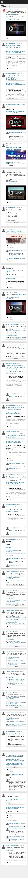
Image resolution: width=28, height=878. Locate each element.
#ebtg (7, 181)
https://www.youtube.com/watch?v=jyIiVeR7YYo (16, 617)
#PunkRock (8, 51)
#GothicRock (14, 82)
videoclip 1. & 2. (13, 619)
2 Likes (10, 38)
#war (15, 413)
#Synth (12, 83)
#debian (20, 763)
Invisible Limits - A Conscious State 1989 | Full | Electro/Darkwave (15, 77)
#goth (16, 807)
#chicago (8, 441)
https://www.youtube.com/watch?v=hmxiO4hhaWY (13, 597)
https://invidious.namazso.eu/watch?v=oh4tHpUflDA (13, 551)
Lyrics (22, 576)
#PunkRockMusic (21, 51)
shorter (20, 580)
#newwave (13, 14)
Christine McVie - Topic (18, 308)
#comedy (22, 760)
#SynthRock (16, 84)
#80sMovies (18, 442)
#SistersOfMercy (9, 806)
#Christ (12, 759)
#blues (11, 441)
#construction (15, 762)
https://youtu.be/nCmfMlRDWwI (12, 183)
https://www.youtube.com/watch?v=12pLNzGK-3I (16, 349)
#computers (8, 762)
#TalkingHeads (13, 371)
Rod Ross (8, 753)
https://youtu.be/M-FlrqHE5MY (12, 112)
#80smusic (8, 14)
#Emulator (16, 147)
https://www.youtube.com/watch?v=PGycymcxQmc (13, 638)
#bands (21, 756)
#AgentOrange (9, 52)
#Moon (23, 16)
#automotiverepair (15, 756)
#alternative (12, 277)
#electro (24, 82)
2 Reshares (11, 555)
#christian (17, 759)
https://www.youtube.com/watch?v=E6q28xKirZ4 (13, 578)
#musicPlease (9, 111)
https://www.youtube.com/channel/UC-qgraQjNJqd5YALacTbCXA (14, 334)
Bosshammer (13, 396)
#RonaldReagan (13, 412)
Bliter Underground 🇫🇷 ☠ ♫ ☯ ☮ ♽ (14, 143)
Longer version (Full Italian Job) (16, 701)
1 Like (10, 68)
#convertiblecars (22, 762)
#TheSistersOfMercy (10, 807)
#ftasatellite (17, 764)
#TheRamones (13, 482)
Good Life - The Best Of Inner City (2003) (15, 603)
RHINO (15, 29)
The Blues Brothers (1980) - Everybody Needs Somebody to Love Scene (15, 435)
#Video (14, 18)
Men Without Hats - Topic (19, 122)
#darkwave (8, 82)
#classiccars (16, 760)
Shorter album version (17, 600)
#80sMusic (20, 52)
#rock (19, 50)
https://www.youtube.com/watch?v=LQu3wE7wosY (13, 658)
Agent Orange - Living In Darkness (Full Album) (14, 46)
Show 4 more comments (12, 820)
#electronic (8, 83)
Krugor (18, 561)
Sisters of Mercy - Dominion (14, 210)
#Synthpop (19, 82)
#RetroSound (17, 149)
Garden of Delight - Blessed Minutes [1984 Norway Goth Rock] (16, 232)
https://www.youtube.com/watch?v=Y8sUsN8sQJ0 (14, 849)
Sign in (16, 2)
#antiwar (18, 413)
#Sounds (9, 149)
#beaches (16, 758)
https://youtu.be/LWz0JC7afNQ (12, 19)
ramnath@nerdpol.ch (11, 9)
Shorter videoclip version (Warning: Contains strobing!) (15, 681)
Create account (23, 2)
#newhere (15, 755)
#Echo (7, 16)
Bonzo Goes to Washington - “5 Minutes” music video (15, 408)
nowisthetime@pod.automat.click (13, 104)
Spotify (18, 641)
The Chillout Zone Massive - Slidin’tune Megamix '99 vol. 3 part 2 (16, 643)
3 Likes (10, 245)
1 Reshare (11, 247)
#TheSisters (16, 806)
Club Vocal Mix (16, 721)
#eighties (8, 278)
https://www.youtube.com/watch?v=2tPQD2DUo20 (13, 676)
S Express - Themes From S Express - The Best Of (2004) (16, 725)
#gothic (20, 84)
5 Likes (10, 815)
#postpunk (17, 83)
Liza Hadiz (8, 170)
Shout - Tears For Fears (13, 507)
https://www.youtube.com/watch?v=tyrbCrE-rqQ (16, 330)
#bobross (8, 759)
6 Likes (10, 224)
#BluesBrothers (21, 440)
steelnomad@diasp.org (11, 43)
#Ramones (18, 482)
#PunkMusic (15, 50)
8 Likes (10, 287)
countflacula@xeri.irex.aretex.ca (16, 828)
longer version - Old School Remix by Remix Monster (15, 621)
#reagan (8, 412)
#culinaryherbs (15, 763)
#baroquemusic (9, 758)
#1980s (16, 52)
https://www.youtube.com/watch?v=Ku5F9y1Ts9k (13, 719)
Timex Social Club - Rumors (15, 734)
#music (17, 14)
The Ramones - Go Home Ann (16, 477)
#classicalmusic (9, 760)
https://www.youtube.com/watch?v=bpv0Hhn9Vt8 (13, 297)
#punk (11, 50)
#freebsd (13, 764)
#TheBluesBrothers (14, 440)
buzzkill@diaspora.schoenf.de (16, 774)
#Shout (18, 509)
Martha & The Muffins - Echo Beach (14, 270)
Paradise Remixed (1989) (14, 603)
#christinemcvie (18, 294)
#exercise (8, 764)
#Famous (9, 147)
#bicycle (20, 758)
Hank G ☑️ (8, 292)
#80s (14, 52)
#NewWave (17, 277)
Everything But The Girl (18, 193)
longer (17, 580)
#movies (15, 441)
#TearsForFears (13, 509)
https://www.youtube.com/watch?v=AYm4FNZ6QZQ (13, 698)
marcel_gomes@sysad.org (15, 253)
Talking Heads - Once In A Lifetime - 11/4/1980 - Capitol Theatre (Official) (15, 367)
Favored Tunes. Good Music (12, 324)
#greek (12, 766)
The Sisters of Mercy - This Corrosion (14, 800)
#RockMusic (14, 51)
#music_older (21, 111)
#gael (22, 764)
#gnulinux (8, 766)
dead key (11, 162)
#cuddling (9, 763)
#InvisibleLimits (9, 84)
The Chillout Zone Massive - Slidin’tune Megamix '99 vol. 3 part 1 (16, 664)
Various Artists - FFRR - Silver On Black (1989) (15, 661)
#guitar (16, 766)
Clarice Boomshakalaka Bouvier (17, 826)
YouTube (19, 29)
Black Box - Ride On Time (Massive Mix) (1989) (14, 684)
